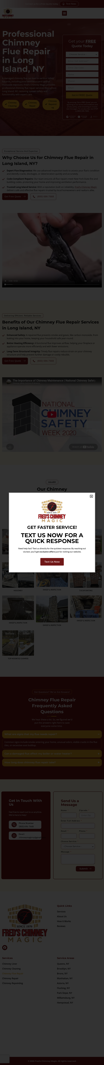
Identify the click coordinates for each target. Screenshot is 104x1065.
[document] (52, 532)
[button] (91, 496)
